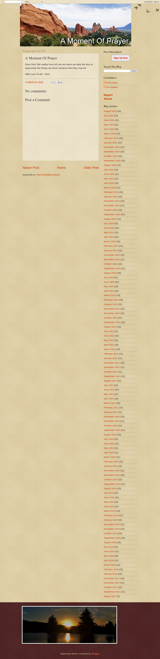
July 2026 (108, 115)
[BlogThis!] (54, 82)
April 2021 (109, 398)
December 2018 (112, 524)
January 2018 (110, 574)
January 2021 (110, 412)
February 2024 (111, 246)
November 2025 (112, 151)
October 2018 (110, 533)
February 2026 (111, 138)
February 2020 (111, 461)
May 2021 (109, 394)
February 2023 (111, 299)
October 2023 (110, 264)
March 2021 (110, 403)
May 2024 (109, 232)
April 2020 (109, 452)
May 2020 (109, 448)
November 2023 (112, 259)
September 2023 (112, 268)
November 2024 (112, 205)
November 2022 (112, 313)
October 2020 (110, 425)
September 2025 (112, 160)
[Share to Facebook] (59, 82)
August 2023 (110, 273)
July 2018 (108, 547)
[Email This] (52, 82)
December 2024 (112, 201)
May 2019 (109, 502)
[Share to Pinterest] (61, 82)
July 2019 (108, 493)
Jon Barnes (112, 87)
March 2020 (110, 457)
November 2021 (112, 367)
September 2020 (112, 430)
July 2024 (108, 223)
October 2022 (110, 317)
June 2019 (109, 497)
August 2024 (110, 219)
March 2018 (110, 565)
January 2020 (110, 466)
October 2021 (110, 371)
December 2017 (112, 578)
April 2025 (109, 183)
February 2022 (111, 353)
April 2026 (109, 129)
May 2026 (109, 124)
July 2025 (108, 169)
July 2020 (108, 439)
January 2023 (110, 304)
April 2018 (109, 560)
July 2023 (108, 277)
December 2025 (112, 147)
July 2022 (108, 331)
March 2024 (110, 241)
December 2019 (112, 470)
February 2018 (111, 569)
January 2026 (110, 142)
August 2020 (110, 434)
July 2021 (108, 385)
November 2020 (112, 421)
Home (61, 167)
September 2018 (112, 538)
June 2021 (109, 389)
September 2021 (112, 376)
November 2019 (112, 475)
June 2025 (109, 174)
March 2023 (110, 295)
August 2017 (110, 596)
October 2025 (110, 156)
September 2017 (112, 591)
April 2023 (109, 291)
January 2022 (110, 358)
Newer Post (30, 167)
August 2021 (110, 380)
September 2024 (112, 214)
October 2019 (110, 479)
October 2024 (110, 210)
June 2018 (109, 551)
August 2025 (110, 165)
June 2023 (109, 282)
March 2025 (110, 187)
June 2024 (109, 228)
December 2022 (112, 308)
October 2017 (110, 587)
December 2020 (112, 416)
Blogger (95, 653)
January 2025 (110, 196)
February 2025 (111, 192)
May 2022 (109, 340)
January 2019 (110, 520)
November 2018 (112, 529)
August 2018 (110, 542)
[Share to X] (56, 82)
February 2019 (111, 515)
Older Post (91, 167)
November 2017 (112, 582)
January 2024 (110, 250)
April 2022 (109, 344)
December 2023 (112, 255)
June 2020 (109, 443)
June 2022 (109, 335)
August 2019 (110, 488)
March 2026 (110, 133)
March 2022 (110, 349)
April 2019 (109, 506)
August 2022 (110, 326)
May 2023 (109, 286)
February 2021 (111, 407)
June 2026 (109, 120)
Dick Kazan (112, 82)
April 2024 (109, 237)
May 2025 (109, 178)
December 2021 (112, 362)
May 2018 (109, 556)
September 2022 (112, 322)
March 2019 (110, 511)
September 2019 (112, 484)
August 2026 (110, 111)
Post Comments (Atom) (48, 174)
